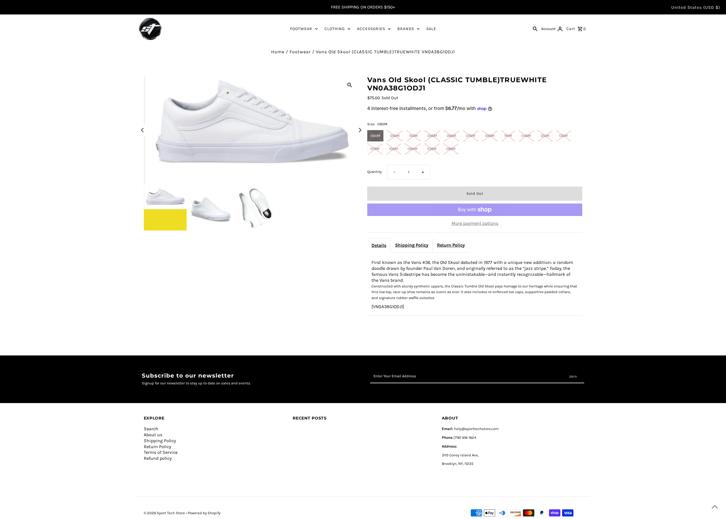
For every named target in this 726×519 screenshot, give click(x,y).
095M (432, 136)
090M (375, 136)
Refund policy (158, 458)
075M (374, 149)
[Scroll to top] (714, 507)
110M (508, 136)
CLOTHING (334, 28)
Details (379, 245)
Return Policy (451, 245)
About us (153, 434)
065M (450, 149)
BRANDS (405, 28)
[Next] (359, 130)
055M (431, 149)
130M (563, 136)
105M (413, 136)
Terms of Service (161, 452)
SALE (431, 28)
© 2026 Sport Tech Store (165, 513)
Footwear (300, 51)
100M (393, 149)
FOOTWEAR (301, 28)
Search (151, 428)
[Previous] (143, 130)
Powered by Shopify (204, 513)
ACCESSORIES (371, 28)
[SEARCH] (535, 28)
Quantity (374, 172)
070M (470, 136)
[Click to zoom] (349, 85)
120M (545, 136)
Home (277, 51)
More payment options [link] (474, 223)
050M (395, 136)
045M (526, 136)
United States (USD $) (695, 7)
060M (451, 136)
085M (490, 136)
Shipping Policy (411, 245)
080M (412, 149)
